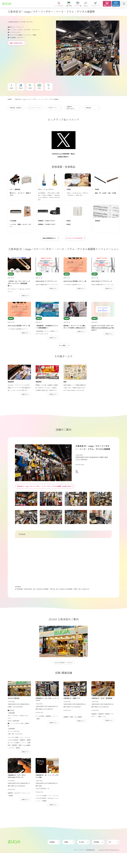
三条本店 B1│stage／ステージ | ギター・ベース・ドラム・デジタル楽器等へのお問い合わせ (44, 486)
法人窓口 (81, 842)
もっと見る (62, 345)
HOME (9, 99)
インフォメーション (34, 108)
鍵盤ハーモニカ (22, 224)
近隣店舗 (88, 108)
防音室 (68, 224)
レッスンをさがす (58, 6)
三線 (109, 193)
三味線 (114, 193)
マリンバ (85, 193)
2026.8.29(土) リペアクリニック (46, 281)
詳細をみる (25, 295)
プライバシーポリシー (79, 850)
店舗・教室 (69, 6)
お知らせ (86, 6)
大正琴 (104, 193)
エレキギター (42, 193)
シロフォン (71, 195)
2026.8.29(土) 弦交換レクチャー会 (75, 281)
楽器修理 (11, 382)
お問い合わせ (115, 5)
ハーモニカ (13, 224)
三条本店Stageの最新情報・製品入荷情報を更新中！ (63, 155)
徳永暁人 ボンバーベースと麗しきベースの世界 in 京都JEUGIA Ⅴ (75, 326)
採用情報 (96, 842)
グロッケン (79, 195)
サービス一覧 (77, 6)
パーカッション (76, 193)
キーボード (21, 193)
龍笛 (96, 193)
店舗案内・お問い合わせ (70, 108)
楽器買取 (39, 382)
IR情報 (66, 842)
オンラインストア (95, 6)
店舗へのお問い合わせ (16, 43)
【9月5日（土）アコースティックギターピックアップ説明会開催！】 (19, 283)
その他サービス (52, 108)
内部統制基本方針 (90, 850)
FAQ (109, 842)
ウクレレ (45, 197)
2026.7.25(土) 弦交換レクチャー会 (19, 325)
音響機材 (40, 224)
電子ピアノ (13, 193)
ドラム (68, 193)
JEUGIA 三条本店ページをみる (63, 662)
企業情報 (52, 842)
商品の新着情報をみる (49, 238)
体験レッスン (107, 5)
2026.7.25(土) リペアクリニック (101, 281)
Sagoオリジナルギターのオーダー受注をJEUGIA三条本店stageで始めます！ (102, 327)
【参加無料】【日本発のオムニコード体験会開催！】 (47, 326)
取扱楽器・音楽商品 (15, 108)
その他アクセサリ (50, 224)
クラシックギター (47, 195)
